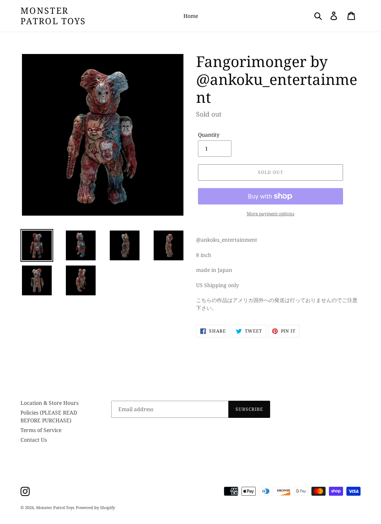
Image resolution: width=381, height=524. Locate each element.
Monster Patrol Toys (53, 16)
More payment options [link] (270, 213)
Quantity (209, 134)
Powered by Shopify (95, 507)
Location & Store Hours (49, 402)
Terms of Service (40, 430)
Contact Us (33, 439)
